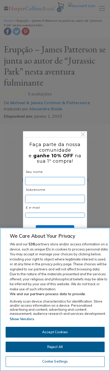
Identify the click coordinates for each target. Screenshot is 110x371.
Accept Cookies (55, 332)
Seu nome (34, 172)
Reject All (55, 347)
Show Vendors (22, 319)
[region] (55, 299)
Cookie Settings (55, 361)
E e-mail (33, 207)
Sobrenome (35, 190)
